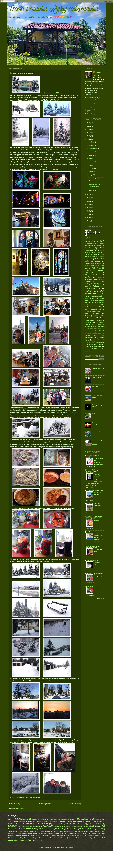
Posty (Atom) (20, 808)
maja (90, 165)
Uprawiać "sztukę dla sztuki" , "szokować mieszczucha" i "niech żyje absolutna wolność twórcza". (94, 479)
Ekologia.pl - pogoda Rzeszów (94, 114)
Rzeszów (87, 105)
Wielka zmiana (91, 335)
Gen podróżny (100, 256)
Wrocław (88, 342)
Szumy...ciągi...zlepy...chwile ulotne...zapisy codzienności (94, 471)
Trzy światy (101, 326)
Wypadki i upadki (95, 838)
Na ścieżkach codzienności (94, 490)
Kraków (98, 275)
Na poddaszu (98, 279)
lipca (90, 158)
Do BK (100, 250)
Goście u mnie (89, 263)
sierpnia (91, 155)
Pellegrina (98, 72)
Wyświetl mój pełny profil (92, 97)
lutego (91, 175)
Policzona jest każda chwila (92, 456)
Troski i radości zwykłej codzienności (53, 9)
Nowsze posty (14, 803)
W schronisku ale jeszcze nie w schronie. (97, 442)
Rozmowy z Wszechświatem (94, 573)
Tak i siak (95, 414)
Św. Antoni (88, 322)
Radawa (91, 298)
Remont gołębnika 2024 (94, 307)
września (92, 152)
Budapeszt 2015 (92, 243)
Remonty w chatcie (92, 313)
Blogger (71, 847)
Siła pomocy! (97, 520)
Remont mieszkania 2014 (93, 309)
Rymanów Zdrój (99, 316)
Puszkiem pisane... (92, 532)
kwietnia (91, 168)
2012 (88, 221)
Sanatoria (91, 318)
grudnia (91, 142)
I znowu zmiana (96, 377)
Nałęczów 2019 (91, 284)
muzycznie (88, 279)
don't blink (89, 586)
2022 (88, 136)
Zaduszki (87, 349)
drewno (99, 252)
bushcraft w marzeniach (50, 819)
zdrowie (97, 349)
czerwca (91, 162)
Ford (93, 256)
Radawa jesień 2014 (96, 829)
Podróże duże (94, 288)
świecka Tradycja (96, 324)
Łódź (99, 277)
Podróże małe (92, 291)
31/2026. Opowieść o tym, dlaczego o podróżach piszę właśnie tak (98, 537)
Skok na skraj (92, 181)
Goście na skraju (92, 261)
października (93, 148)
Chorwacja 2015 (100, 245)
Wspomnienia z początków (79, 838)
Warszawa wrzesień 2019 (93, 331)
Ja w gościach (98, 270)
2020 (88, 194)
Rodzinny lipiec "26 (98, 368)
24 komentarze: (35, 797)
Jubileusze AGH (95, 273)
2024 (88, 129)
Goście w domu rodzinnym (18, 824)
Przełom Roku (98, 296)
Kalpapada (88, 275)
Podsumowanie (90, 294)
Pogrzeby (87, 296)
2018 (88, 201)
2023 (88, 132)
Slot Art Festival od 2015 (72, 833)
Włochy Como (97, 340)
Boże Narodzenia (97, 241)
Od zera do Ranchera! (93, 503)
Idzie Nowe (96, 268)
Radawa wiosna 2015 (14, 831)
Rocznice (87, 316)
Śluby (100, 320)
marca (91, 171)
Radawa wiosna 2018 (98, 302)
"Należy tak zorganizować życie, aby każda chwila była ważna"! (94, 518)
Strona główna (45, 803)
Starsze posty (75, 803)
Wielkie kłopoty (41, 838)
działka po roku (91, 254)
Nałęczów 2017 (99, 282)
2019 (88, 198)
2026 (88, 123)
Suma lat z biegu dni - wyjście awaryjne (93, 546)
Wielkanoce (89, 337)
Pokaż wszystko (100, 598)
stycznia (91, 190)
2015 (88, 211)
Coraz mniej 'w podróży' (22, 72)
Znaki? (86, 351)
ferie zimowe (37, 821)
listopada (92, 145)
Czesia (91, 248)
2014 (88, 214)
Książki (87, 277)
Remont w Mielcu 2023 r (93, 311)
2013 (88, 217)
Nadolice (88, 282)
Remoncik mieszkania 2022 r (95, 305)
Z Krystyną (96, 346)
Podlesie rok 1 (99, 286)
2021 (88, 139)
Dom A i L (89, 252)
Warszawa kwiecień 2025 (94, 328)
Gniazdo (89, 259)
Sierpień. (96, 588)
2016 (88, 207)
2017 (88, 204)
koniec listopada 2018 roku (53, 93)
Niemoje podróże (82, 826)
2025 (88, 126)
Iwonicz (87, 270)
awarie (87, 241)
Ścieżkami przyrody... (92, 560)
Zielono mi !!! (96, 432)
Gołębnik (99, 259)
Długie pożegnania (84, 819)
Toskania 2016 (89, 326)
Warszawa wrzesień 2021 (93, 333)
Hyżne (87, 268)
